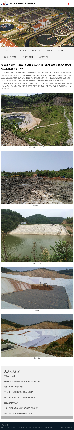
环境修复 (60, 50)
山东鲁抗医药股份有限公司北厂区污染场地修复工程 (22, 381)
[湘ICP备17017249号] (45, 427)
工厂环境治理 (21, 50)
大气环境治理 (36, 50)
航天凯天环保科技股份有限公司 (21, 427)
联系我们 (5, 425)
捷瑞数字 (63, 427)
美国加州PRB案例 (10, 376)
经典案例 (16, 25)
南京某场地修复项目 (11, 403)
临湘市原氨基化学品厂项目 (13, 387)
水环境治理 (7, 50)
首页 (9, 25)
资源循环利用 (43, 57)
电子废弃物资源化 (27, 57)
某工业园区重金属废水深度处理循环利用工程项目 (21, 408)
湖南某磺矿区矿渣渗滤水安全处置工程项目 (19, 413)
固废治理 (49, 50)
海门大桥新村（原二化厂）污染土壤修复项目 (19, 397)
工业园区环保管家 (10, 57)
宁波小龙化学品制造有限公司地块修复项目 (19, 392)
